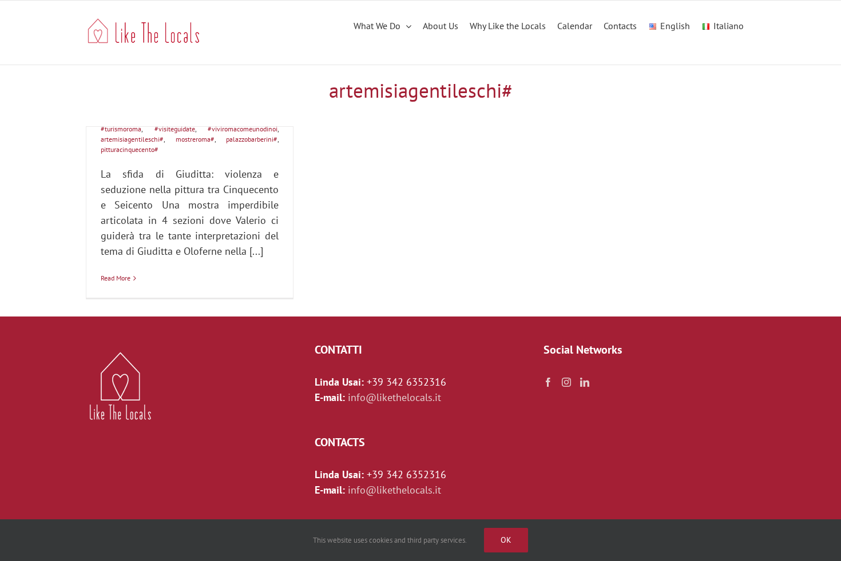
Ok (506, 540)
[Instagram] (566, 382)
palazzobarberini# (251, 139)
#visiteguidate (174, 129)
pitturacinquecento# (129, 149)
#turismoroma (121, 129)
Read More (115, 278)
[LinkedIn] (584, 382)
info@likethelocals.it (394, 397)
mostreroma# (195, 139)
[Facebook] (548, 382)
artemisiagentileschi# (132, 139)
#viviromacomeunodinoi (242, 129)
